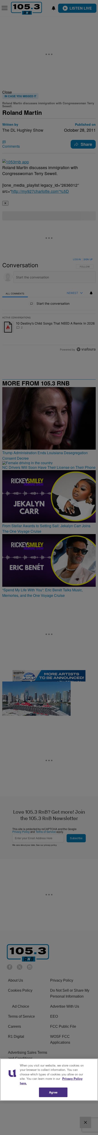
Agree (53, 1092)
